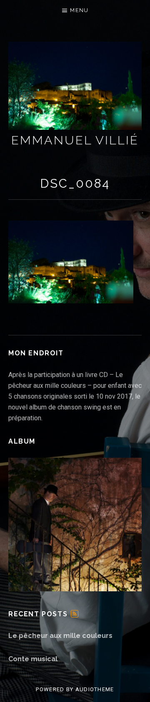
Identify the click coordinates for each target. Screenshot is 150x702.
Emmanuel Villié (75, 140)
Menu (79, 10)
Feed (74, 614)
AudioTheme (94, 689)
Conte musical (33, 659)
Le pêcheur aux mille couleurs (60, 636)
